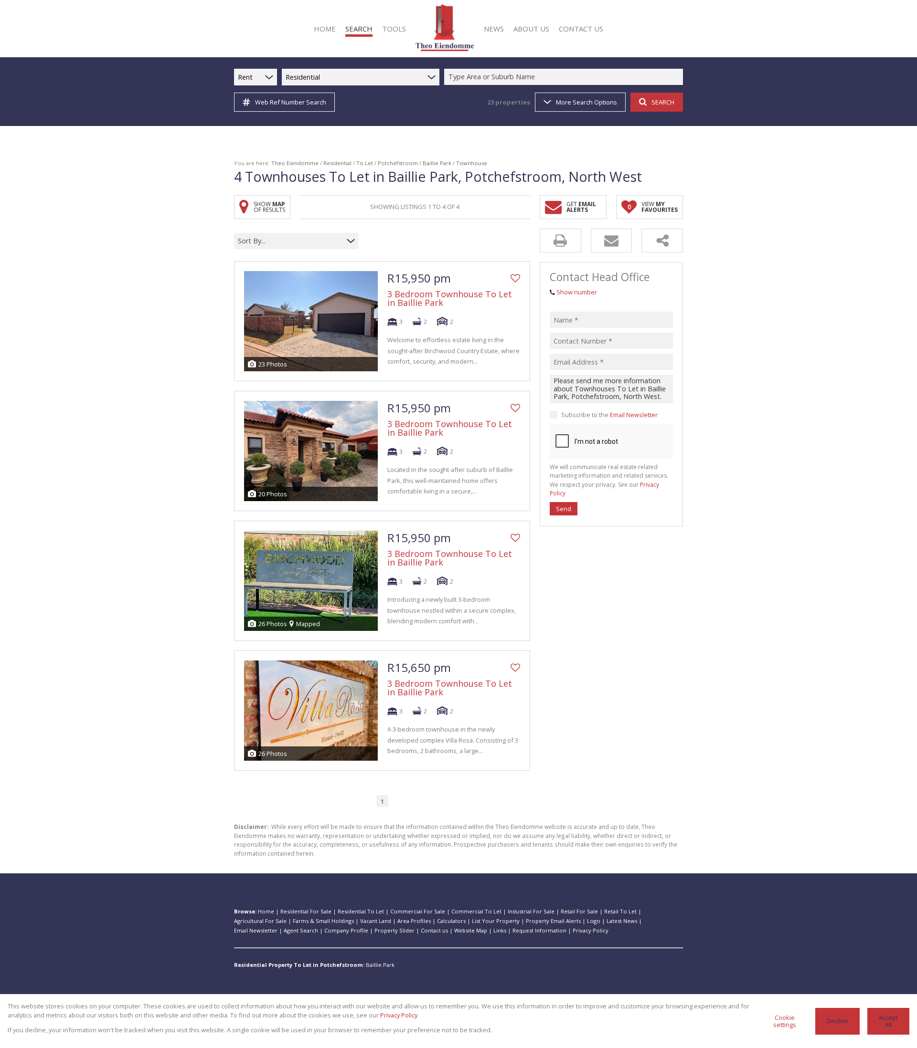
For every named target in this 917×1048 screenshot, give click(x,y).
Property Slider (394, 930)
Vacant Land (375, 920)
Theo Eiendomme (295, 163)
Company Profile (346, 930)
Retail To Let (620, 911)
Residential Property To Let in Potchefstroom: (299, 964)
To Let (364, 163)
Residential (337, 163)
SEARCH (662, 102)
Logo (593, 920)
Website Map (470, 930)
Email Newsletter (634, 414)
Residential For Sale (305, 911)
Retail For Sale (579, 911)
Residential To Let (361, 911)
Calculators (451, 920)
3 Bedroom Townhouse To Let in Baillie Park (449, 298)
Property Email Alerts (553, 920)
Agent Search (301, 930)
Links (499, 930)
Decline (837, 1021)
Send (563, 508)
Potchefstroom (398, 163)
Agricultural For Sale (260, 920)
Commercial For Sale (417, 911)
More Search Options (586, 102)
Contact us (434, 930)
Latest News (622, 920)
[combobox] (565, 77)
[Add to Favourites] (515, 278)
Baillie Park (437, 163)
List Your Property (496, 920)
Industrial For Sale (531, 911)
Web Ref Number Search (290, 102)
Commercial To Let (476, 911)
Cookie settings (784, 1021)
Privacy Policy (590, 930)
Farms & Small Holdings (323, 920)
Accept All (888, 1021)
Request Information (539, 930)
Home (266, 911)
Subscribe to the (609, 414)
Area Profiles (414, 920)
